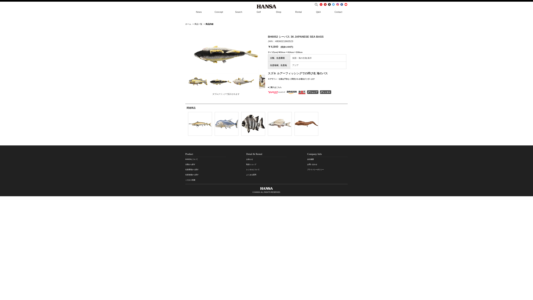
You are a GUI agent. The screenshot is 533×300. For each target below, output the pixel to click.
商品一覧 (198, 24)
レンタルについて (253, 170)
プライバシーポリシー (315, 170)
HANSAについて (191, 159)
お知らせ (249, 159)
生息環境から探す (192, 170)
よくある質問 (251, 175)
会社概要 (310, 159)
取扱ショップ (251, 164)
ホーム (188, 24)
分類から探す (190, 164)
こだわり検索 (190, 180)
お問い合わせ (312, 164)
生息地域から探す (192, 175)
